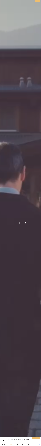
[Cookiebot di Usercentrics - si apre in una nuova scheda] (4, 444)
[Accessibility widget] (39, 444)
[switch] (17, 444)
